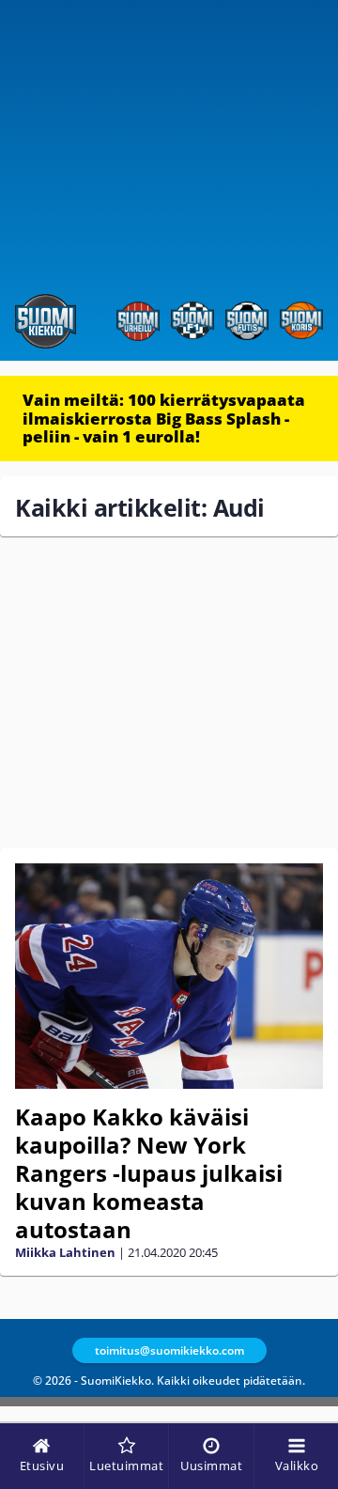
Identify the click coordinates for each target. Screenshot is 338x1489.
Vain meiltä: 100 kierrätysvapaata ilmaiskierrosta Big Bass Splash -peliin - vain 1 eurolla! (164, 418)
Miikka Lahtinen (65, 1252)
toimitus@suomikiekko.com (169, 1350)
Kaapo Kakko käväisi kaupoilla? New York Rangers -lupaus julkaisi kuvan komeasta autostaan (149, 1173)
